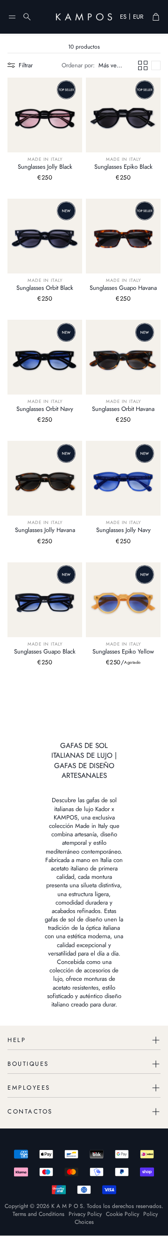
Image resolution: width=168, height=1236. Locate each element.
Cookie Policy (122, 1214)
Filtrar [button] (26, 65)
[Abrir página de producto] (44, 115)
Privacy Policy (85, 1214)
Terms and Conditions (38, 1214)
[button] (12, 17)
